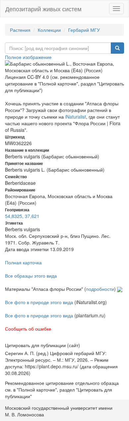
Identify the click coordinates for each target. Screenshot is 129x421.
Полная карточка (23, 262)
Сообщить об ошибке (28, 328)
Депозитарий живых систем (43, 8)
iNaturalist (75, 116)
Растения (20, 29)
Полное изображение (28, 57)
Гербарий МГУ (84, 29)
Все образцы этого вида (31, 275)
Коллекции (49, 29)
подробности (100, 289)
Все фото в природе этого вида (39, 302)
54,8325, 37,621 (22, 216)
